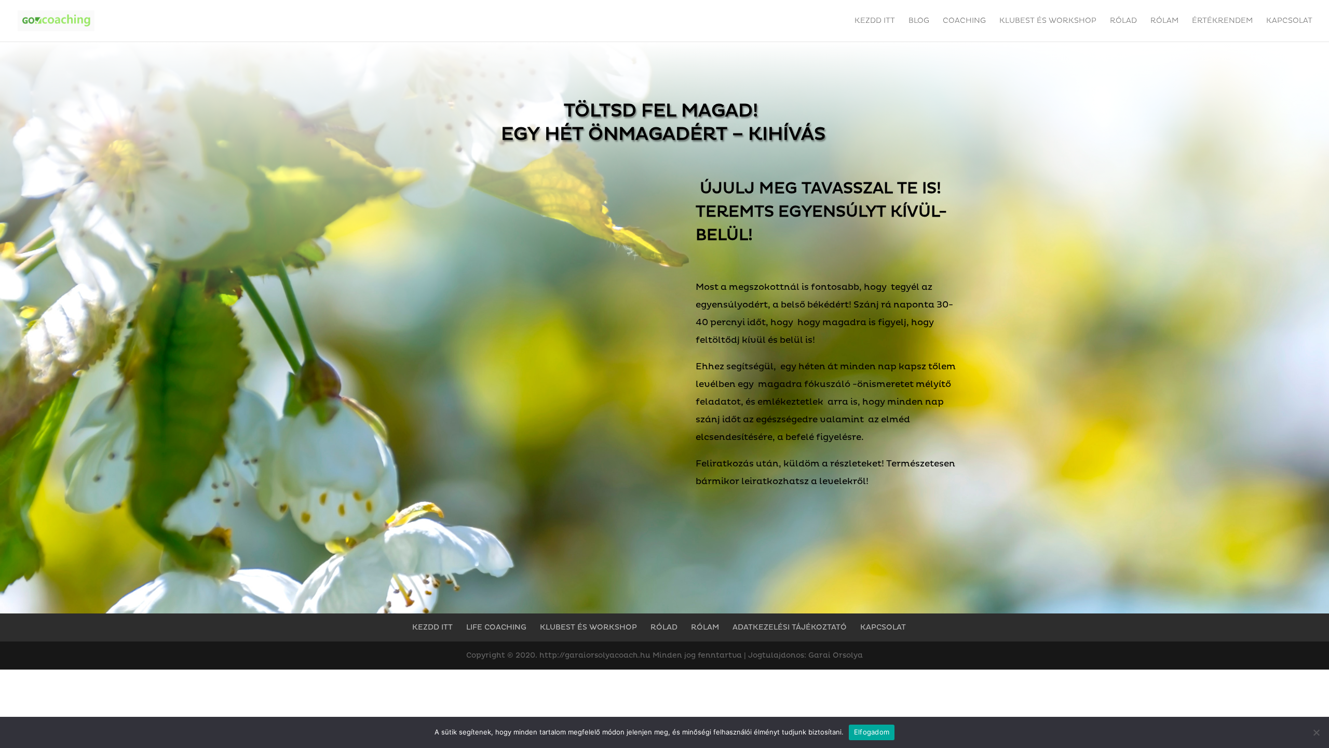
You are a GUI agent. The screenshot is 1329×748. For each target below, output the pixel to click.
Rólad (1123, 21)
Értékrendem (1222, 21)
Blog (918, 21)
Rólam (1164, 21)
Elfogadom (871, 732)
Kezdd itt (875, 21)
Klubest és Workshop (1047, 21)
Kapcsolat (1289, 21)
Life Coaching (496, 627)
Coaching (964, 21)
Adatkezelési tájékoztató (790, 627)
